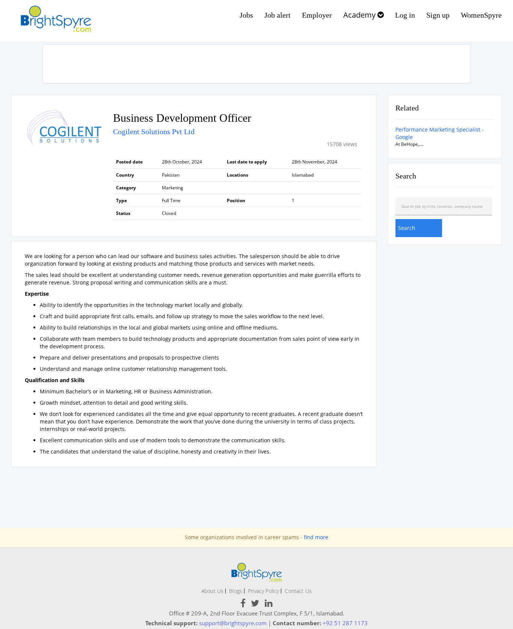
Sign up (438, 15)
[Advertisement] (256, 64)
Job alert (277, 15)
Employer (317, 15)
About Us (212, 590)
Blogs (235, 590)
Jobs (246, 15)
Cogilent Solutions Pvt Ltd (154, 131)
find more (316, 537)
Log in (405, 15)
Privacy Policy (263, 590)
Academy (360, 15)
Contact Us (298, 590)
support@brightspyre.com (233, 623)
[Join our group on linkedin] (269, 604)
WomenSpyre (481, 15)
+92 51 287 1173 (345, 623)
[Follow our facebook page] (243, 604)
